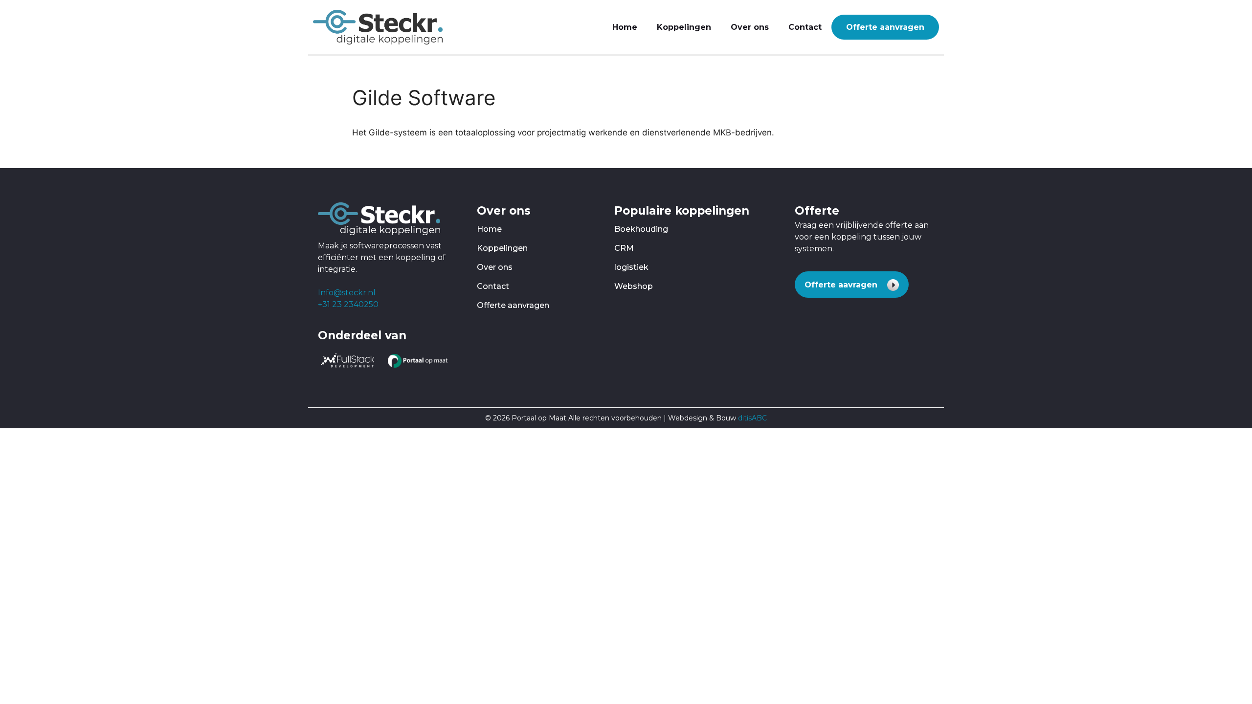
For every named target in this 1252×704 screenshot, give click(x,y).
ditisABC (752, 418)
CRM (624, 248)
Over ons (750, 27)
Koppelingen (684, 27)
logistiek (631, 267)
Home (624, 27)
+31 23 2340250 (348, 304)
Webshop (633, 286)
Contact (805, 27)
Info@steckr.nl (347, 292)
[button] (852, 284)
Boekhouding (641, 229)
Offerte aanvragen (885, 27)
